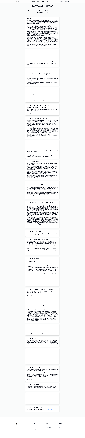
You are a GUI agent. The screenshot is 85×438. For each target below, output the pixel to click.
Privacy (60, 425)
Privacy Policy (44, 234)
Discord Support (48, 427)
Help (47, 1)
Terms (59, 427)
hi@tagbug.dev (50, 409)
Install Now (67, 1)
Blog (43, 1)
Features (33, 1)
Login (61, 1)
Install (35, 429)
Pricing (38, 1)
